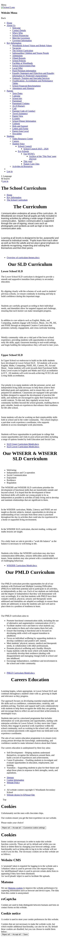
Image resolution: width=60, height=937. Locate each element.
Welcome (16, 28)
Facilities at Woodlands (22, 63)
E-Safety (16, 118)
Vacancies (16, 48)
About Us (11, 25)
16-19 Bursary (18, 106)
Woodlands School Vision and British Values (32, 45)
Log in (10, 171)
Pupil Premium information (24, 71)
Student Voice (18, 144)
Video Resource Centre (22, 138)
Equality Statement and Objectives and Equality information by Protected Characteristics (33, 74)
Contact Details (19, 30)
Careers (15, 141)
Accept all (17, 828)
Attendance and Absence (23, 88)
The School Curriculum (22, 50)
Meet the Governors (21, 38)
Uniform (16, 123)
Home (9, 23)
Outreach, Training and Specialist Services (31, 78)
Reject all (6, 828)
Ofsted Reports (19, 58)
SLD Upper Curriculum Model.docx (23, 444)
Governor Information (22, 40)
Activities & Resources (22, 166)
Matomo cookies (15, 888)
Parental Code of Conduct (23, 111)
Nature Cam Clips (31, 164)
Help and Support (20, 126)
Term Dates (17, 93)
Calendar (16, 96)
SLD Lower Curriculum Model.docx (23, 446)
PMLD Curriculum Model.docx (21, 673)
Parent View (17, 116)
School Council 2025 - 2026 (35, 149)
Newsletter (17, 133)
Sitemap (10, 777)
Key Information (14, 43)
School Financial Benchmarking (26, 86)
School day (17, 98)
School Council (25, 146)
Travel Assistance (20, 113)
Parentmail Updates (20, 103)
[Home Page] (8, 7)
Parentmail (17, 101)
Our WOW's (29, 154)
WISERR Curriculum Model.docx (22, 565)
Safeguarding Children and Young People (30, 53)
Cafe (14, 108)
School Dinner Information (24, 121)
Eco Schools (23, 151)
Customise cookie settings (34, 828)
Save (25, 934)
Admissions (17, 55)
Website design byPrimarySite (21, 795)
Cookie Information (15, 780)
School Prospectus (20, 35)
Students (10, 136)
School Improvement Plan (23, 65)
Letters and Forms (20, 128)
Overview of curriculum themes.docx (23, 257)
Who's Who (17, 33)
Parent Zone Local (20, 131)
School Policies (19, 60)
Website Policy (13, 782)
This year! (27, 161)
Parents (10, 91)
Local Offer (17, 68)
